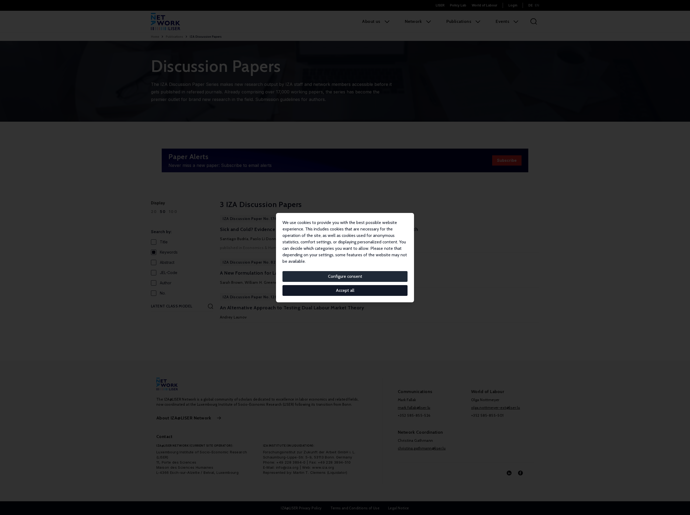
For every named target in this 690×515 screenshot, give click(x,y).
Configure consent (345, 276)
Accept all (345, 290)
